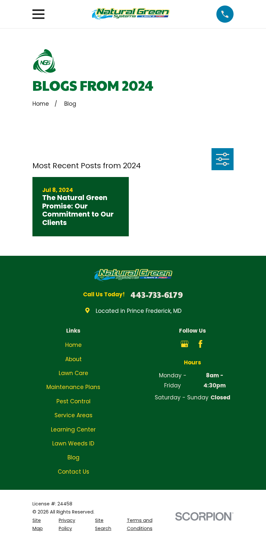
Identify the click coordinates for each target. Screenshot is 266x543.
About (73, 359)
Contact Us (73, 472)
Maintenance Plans (73, 387)
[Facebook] (200, 344)
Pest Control (73, 401)
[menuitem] (41, 524)
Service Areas (73, 415)
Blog (73, 457)
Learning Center (73, 429)
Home (73, 345)
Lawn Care (73, 373)
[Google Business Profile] (184, 344)
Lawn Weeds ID (73, 443)
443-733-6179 (156, 294)
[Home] (130, 14)
